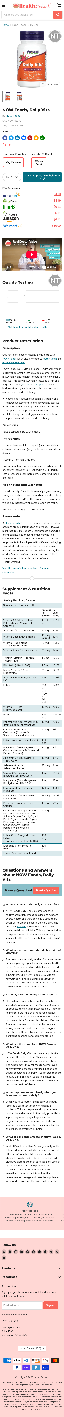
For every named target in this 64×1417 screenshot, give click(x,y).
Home (5, 25)
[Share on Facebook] (4, 137)
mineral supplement (13, 362)
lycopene (40, 384)
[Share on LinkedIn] (17, 137)
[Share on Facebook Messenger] (23, 137)
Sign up (50, 1305)
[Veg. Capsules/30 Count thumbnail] (8, 96)
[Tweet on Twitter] (11, 137)
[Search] (57, 15)
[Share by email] (36, 137)
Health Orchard (14, 523)
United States (30, 1348)
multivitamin (50, 358)
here (15, 327)
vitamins (21, 926)
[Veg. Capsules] (13, 166)
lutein (25, 384)
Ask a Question (47, 890)
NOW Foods (13, 115)
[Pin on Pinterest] (29, 137)
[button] (42, 137)
